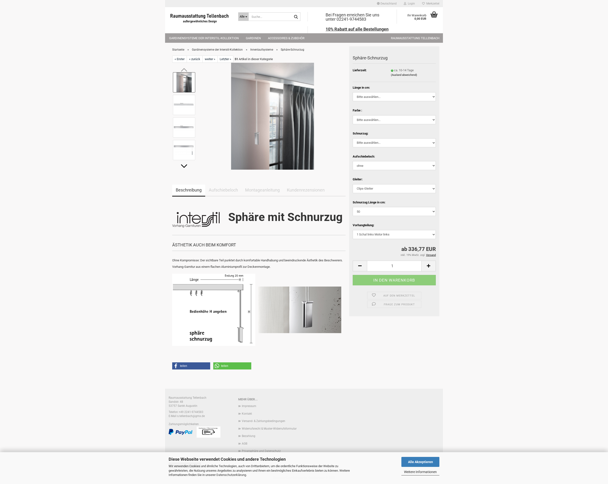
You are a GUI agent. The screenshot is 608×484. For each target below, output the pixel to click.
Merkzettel (432, 3)
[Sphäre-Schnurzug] (272, 116)
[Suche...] (295, 17)
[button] (386, 3)
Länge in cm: (361, 87)
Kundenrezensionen (306, 189)
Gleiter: (358, 179)
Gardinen (253, 38)
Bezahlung (248, 436)
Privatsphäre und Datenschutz (261, 451)
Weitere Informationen (420, 472)
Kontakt (247, 413)
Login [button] (410, 3)
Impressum (249, 406)
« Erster (180, 59)
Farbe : (357, 110)
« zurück (194, 59)
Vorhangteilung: (363, 225)
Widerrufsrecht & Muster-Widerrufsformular (269, 428)
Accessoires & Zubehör (286, 38)
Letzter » (225, 59)
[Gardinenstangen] (200, 18)
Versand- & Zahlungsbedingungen (263, 421)
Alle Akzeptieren (420, 462)
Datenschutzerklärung (231, 475)
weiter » (210, 59)
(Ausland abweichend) (404, 75)
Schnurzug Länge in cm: (369, 202)
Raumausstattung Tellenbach (415, 38)
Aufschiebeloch (223, 189)
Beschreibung (189, 189)
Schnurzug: (360, 133)
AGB (244, 443)
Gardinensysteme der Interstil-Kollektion (204, 38)
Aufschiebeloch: (364, 156)
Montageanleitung (262, 189)
